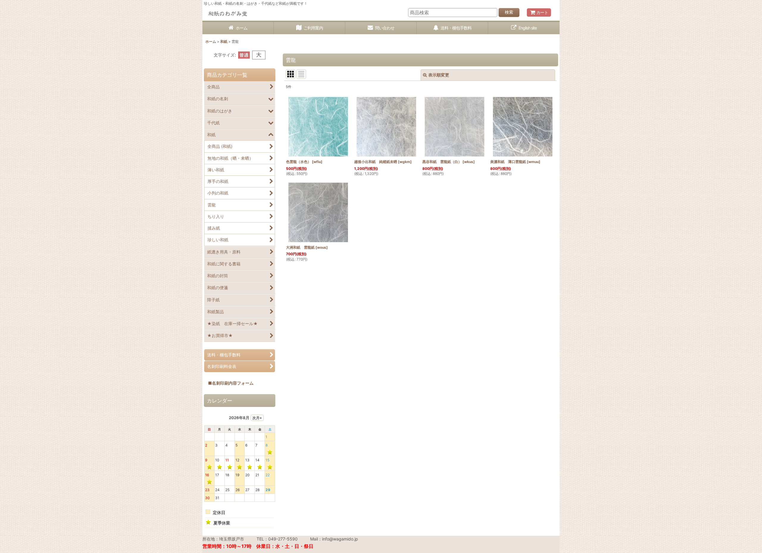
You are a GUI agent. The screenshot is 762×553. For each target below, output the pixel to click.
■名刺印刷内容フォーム (229, 383)
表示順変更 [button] (438, 74)
